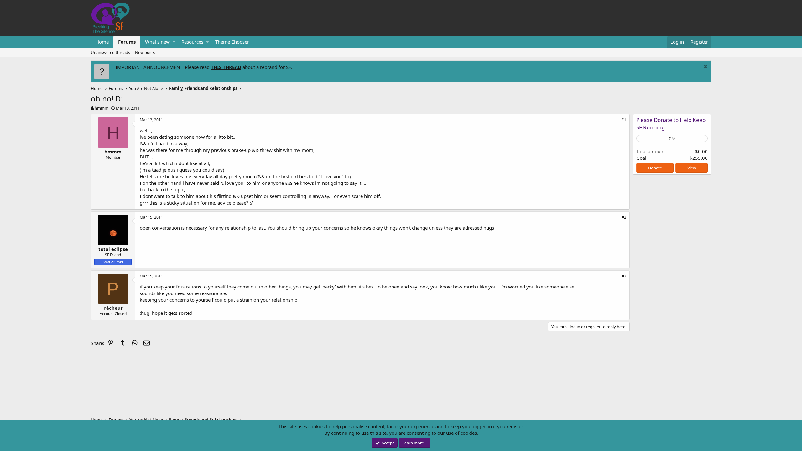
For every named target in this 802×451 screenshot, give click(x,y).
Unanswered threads (110, 52)
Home (102, 42)
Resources (192, 42)
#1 (624, 119)
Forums (127, 42)
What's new (157, 42)
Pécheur (113, 308)
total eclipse (113, 249)
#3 (624, 276)
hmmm (101, 108)
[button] (174, 42)
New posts (145, 52)
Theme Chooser (232, 42)
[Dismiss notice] (705, 67)
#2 (624, 217)
